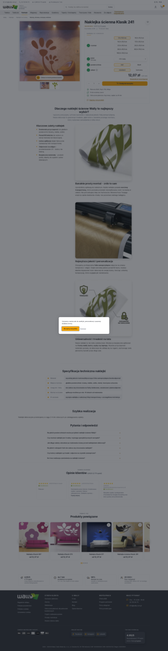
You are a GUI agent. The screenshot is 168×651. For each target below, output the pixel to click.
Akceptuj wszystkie (70, 329)
